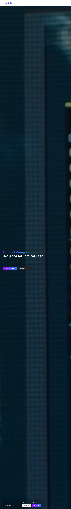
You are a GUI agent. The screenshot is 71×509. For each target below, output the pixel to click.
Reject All (26, 505)
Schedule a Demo (25, 268)
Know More (8, 505)
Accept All (36, 505)
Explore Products (9, 268)
